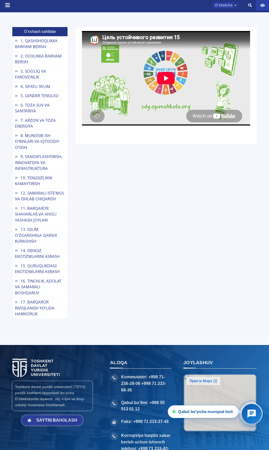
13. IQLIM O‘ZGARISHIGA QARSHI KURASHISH (36, 235)
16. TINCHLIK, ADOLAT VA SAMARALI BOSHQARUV (38, 286)
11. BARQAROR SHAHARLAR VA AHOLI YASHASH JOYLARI (35, 214)
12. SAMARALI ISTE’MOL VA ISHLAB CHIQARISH (40, 196)
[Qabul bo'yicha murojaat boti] (252, 414)
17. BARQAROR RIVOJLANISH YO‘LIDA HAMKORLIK (34, 307)
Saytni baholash (56, 420)
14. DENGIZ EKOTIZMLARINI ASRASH (37, 253)
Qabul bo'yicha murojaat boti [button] (204, 411)
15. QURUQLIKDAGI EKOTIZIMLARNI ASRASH (37, 268)
